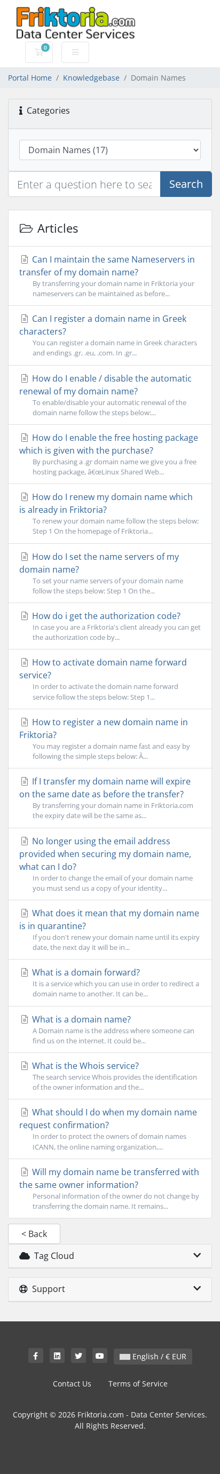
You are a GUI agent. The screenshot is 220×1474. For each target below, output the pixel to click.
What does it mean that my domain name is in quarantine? (109, 929)
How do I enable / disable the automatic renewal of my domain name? (105, 395)
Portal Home (30, 78)
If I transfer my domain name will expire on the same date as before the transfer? (106, 797)
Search (186, 184)
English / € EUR (158, 1356)
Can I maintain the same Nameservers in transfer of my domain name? (107, 275)
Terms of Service (138, 1383)
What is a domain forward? (114, 982)
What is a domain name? (112, 1029)
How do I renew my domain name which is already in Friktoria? (109, 513)
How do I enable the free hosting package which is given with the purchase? (108, 454)
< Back (34, 1234)
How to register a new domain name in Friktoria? (104, 738)
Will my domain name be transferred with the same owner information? (109, 1188)
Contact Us (72, 1383)
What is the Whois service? (113, 1076)
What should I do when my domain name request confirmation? (108, 1128)
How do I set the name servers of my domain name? (101, 573)
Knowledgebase (91, 78)
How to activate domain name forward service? (103, 678)
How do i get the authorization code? (115, 626)
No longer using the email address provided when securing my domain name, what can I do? (106, 864)
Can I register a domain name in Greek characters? (108, 335)
